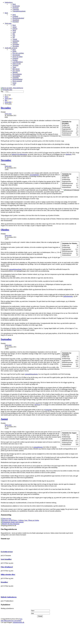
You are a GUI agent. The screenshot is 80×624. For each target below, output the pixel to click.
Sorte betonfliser (6, 559)
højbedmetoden (68, 296)
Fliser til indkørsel (7, 567)
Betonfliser (4, 582)
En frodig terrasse (7, 551)
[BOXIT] (10, 524)
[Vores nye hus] (6, 518)
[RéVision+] (20, 520)
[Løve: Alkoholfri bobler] (6, 89)
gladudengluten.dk (18, 622)
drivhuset (37, 404)
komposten (48, 409)
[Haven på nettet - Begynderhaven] (12, 88)
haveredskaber (34, 174)
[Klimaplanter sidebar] (12, 522)
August (4, 419)
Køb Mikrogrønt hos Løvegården (11, 620)
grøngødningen (38, 447)
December (6, 108)
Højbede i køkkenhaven (8, 597)
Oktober (5, 229)
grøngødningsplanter (15, 269)
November (6, 160)
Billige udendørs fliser (8, 574)
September (6, 339)
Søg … (3, 91)
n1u (21, 619)
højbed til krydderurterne (19, 154)
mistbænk (69, 154)
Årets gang (8, 114)
